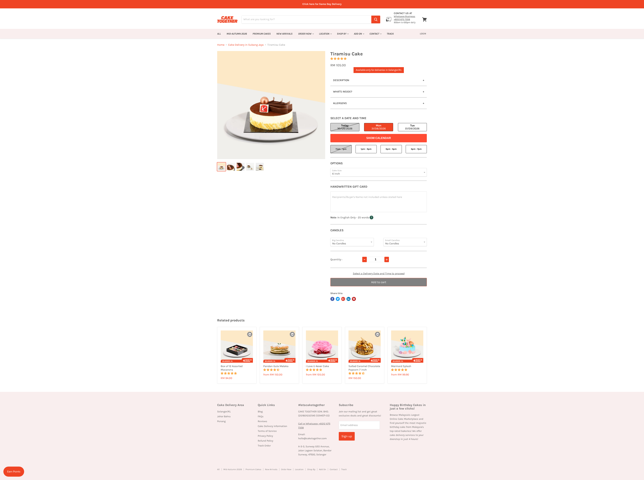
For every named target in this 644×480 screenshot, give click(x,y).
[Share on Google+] (343, 299)
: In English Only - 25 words (357, 217)
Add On (358, 33)
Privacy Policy (265, 435)
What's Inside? (342, 91)
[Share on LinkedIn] (348, 299)
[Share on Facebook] (332, 299)
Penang (221, 421)
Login (423, 33)
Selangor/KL (224, 411)
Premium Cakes (262, 33)
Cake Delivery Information (272, 426)
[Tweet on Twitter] (338, 299)
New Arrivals (284, 33)
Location (324, 33)
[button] (338, 58)
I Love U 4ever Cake (317, 366)
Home (220, 44)
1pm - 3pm (366, 149)
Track (390, 33)
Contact (374, 33)
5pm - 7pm (416, 149)
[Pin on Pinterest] (354, 299)
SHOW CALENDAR (378, 138)
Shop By (342, 33)
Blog (260, 411)
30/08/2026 (344, 127)
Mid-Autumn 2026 (237, 33)
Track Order (264, 445)
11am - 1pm (341, 149)
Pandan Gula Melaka (275, 366)
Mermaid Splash (401, 366)
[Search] (375, 19)
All (219, 33)
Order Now (305, 33)
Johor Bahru (224, 416)
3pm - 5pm (391, 149)
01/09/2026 (412, 127)
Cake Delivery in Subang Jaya (246, 44)
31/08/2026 (378, 127)
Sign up (346, 436)
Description (341, 80)
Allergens (340, 103)
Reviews (262, 421)
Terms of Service (267, 431)
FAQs (260, 416)
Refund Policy (265, 440)
